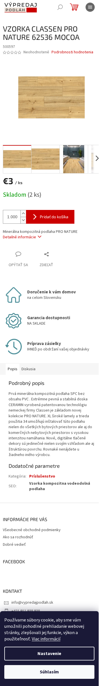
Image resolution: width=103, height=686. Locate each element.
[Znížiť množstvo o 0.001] (23, 220)
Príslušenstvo (42, 476)
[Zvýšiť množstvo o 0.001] (23, 213)
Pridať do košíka (54, 216)
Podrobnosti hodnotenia (72, 52)
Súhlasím (49, 672)
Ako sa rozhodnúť (18, 537)
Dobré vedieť (14, 544)
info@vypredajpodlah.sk (32, 602)
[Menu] (90, 7)
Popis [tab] (12, 369)
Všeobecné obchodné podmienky (32, 530)
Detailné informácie (19, 237)
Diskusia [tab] (28, 369)
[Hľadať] (60, 7)
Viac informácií (46, 639)
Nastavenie (49, 653)
